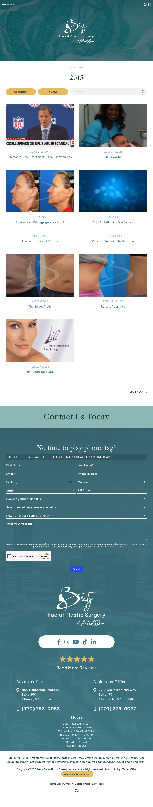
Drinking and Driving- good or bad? (40, 222)
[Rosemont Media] (76, 791)
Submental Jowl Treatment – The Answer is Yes (40, 157)
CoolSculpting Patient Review (113, 222)
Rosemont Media (95, 783)
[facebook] (59, 642)
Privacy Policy (112, 769)
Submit (76, 569)
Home (71, 67)
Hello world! (113, 157)
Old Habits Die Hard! (40, 372)
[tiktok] (85, 642)
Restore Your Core (113, 306)
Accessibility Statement (77, 774)
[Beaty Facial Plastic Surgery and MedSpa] (76, 607)
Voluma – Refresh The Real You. (113, 241)
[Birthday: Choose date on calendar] (70, 482)
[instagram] (66, 642)
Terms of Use (129, 769)
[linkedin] (93, 642)
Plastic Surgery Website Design (66, 783)
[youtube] (76, 642)
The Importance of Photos (40, 241)
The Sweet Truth (39, 306)
